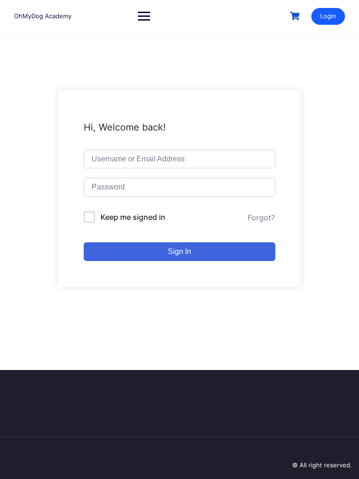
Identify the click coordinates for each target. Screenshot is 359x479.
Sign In (179, 251)
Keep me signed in (133, 217)
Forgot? (261, 217)
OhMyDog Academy (43, 16)
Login (328, 16)
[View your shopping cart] (296, 16)
